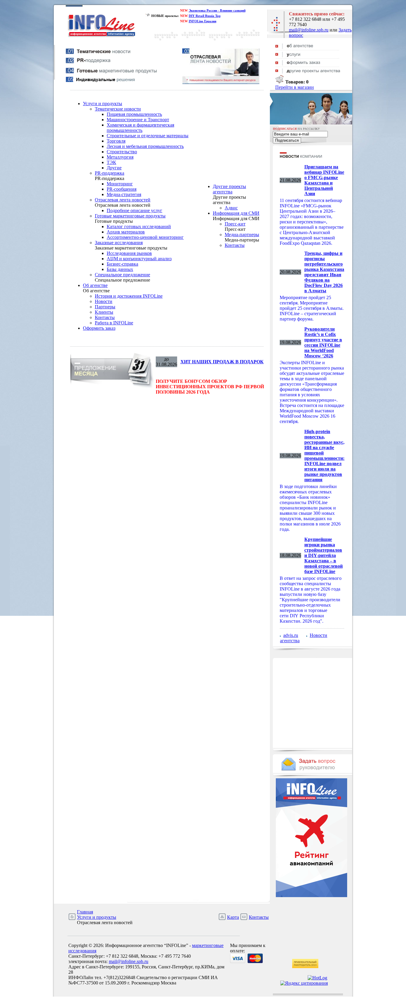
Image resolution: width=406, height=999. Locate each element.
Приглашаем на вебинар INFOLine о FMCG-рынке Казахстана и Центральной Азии (324, 180)
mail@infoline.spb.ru (308, 29)
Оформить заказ (99, 328)
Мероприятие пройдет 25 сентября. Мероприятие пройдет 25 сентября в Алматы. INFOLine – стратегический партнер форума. (312, 308)
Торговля (116, 140)
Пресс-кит (235, 223)
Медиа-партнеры (242, 234)
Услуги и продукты (102, 103)
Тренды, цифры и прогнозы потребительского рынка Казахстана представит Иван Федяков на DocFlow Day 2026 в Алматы (324, 272)
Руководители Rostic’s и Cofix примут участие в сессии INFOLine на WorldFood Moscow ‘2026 (323, 342)
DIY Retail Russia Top (205, 16)
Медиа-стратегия (124, 194)
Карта (233, 917)
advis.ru (290, 635)
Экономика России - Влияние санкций (217, 10)
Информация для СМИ (236, 213)
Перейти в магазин (294, 87)
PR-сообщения (121, 189)
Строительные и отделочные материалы (147, 135)
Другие (114, 167)
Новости (103, 301)
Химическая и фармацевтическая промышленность (140, 127)
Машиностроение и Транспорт (138, 119)
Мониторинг (120, 183)
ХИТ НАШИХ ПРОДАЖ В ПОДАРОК (222, 361)
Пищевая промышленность (134, 114)
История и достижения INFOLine (129, 296)
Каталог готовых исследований (139, 226)
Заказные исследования (119, 242)
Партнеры (105, 306)
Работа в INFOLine (114, 322)
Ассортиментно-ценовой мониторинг (145, 237)
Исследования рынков (129, 253)
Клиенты (104, 312)
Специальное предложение (122, 274)
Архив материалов (126, 231)
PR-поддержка (109, 173)
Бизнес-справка (122, 263)
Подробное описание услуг (134, 210)
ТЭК (111, 162)
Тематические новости (118, 108)
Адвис (231, 207)
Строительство (122, 151)
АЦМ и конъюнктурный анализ (139, 258)
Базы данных (120, 269)
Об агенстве (95, 285)
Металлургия (120, 157)
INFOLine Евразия (202, 21)
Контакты (105, 317)
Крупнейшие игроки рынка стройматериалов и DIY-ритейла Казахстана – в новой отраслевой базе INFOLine (323, 555)
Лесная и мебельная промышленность (145, 146)
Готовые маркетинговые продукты (130, 215)
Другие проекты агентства (229, 189)
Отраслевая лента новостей (122, 199)
